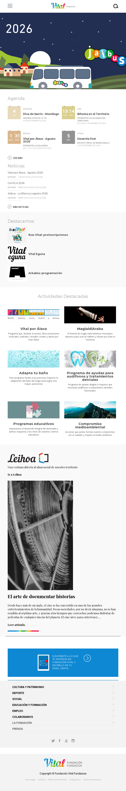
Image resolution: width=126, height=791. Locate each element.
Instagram (73, 741)
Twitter (53, 741)
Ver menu (10, 6)
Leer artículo (16, 625)
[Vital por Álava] (34, 315)
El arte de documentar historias (41, 596)
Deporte (18, 693)
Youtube (66, 741)
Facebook (60, 741)
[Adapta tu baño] (34, 359)
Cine (79, 109)
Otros (80, 134)
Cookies (41, 779)
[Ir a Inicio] (63, 6)
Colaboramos (22, 716)
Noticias (12, 177)
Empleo (17, 710)
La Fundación (22, 722)
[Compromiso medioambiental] (90, 410)
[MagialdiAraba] (90, 315)
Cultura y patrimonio (28, 687)
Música (26, 134)
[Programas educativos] (34, 410)
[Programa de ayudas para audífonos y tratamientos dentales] (90, 359)
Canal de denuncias (92, 779)
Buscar (115, 6)
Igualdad (27, 109)
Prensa (17, 728)
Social (17, 699)
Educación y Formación (29, 705)
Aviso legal (30, 779)
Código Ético (75, 779)
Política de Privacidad (57, 779)
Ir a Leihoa (15, 474)
